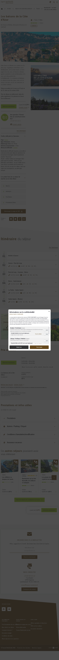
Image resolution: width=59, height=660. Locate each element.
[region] (29, 335)
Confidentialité (20, 314)
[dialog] (29, 330)
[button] (45, 330)
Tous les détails (38, 334)
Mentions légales (13, 314)
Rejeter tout (19, 347)
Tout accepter (39, 347)
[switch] (46, 330)
